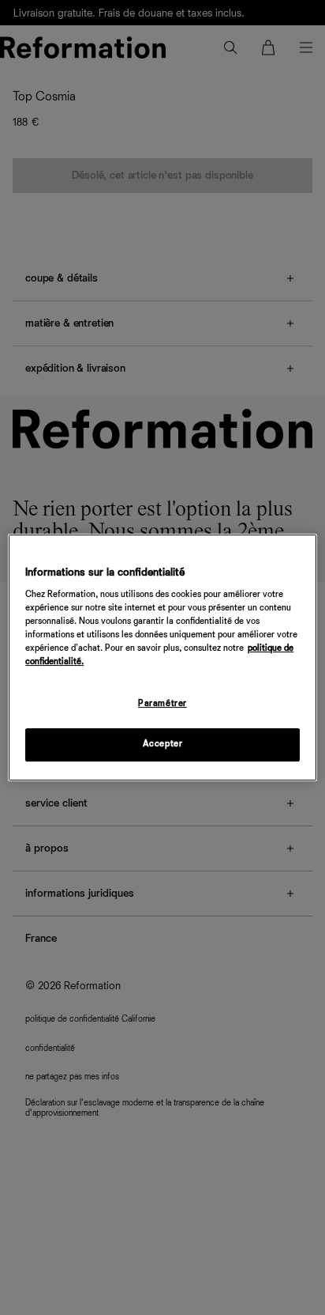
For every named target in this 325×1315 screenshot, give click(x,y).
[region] (162, 658)
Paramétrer (162, 704)
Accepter (163, 744)
